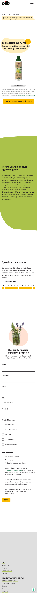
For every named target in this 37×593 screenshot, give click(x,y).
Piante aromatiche (11, 445)
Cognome (5, 376)
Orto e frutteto (9, 439)
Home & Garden (6, 15)
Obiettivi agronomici (8, 583)
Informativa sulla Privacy (14, 470)
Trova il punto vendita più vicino (18, 101)
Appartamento (10, 424)
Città (3, 398)
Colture (4, 586)
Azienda (4, 568)
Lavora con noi (7, 571)
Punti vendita (6, 589)
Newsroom (5, 565)
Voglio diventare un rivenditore (15, 463)
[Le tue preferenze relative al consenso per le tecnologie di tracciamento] (33, 589)
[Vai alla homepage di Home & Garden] (6, 6)
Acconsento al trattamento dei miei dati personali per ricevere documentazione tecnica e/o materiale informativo (18, 482)
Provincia (5, 409)
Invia (6, 500)
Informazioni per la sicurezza (26, 96)
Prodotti (15, 15)
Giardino (8, 434)
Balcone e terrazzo (11, 429)
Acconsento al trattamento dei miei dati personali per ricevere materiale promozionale (18, 491)
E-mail (4, 387)
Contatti (4, 573)
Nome (4, 364)
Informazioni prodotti (12, 457)
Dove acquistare (10, 460)
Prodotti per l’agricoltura (10, 580)
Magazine (5, 591)
